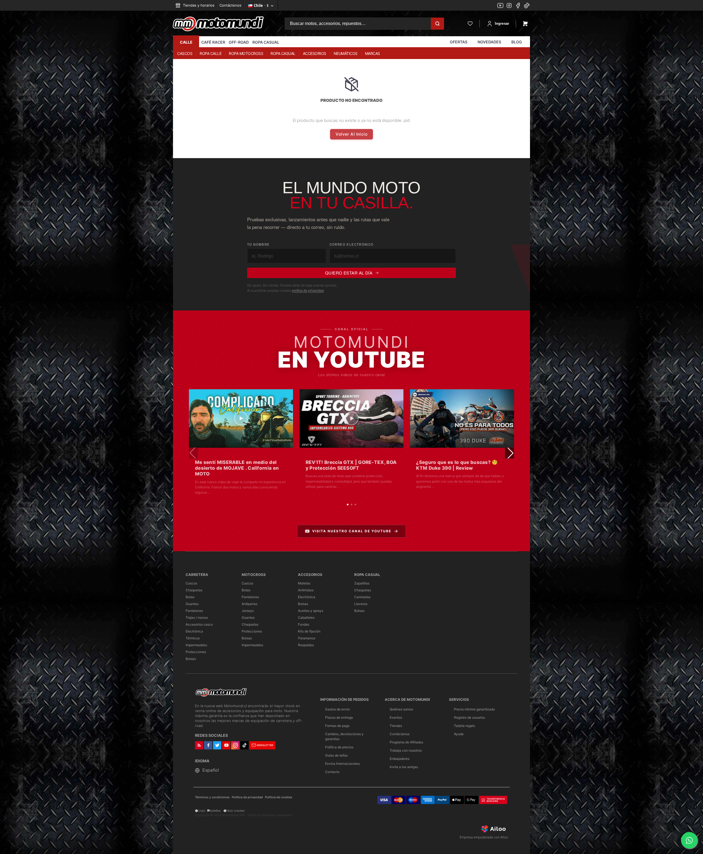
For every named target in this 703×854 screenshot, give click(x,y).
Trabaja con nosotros (406, 750)
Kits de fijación (309, 631)
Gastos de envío (337, 709)
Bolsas (191, 659)
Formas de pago (337, 726)
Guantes (192, 604)
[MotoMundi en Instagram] (509, 6)
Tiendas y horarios (198, 5)
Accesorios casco (199, 624)
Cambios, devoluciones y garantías (344, 736)
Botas (190, 597)
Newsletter (265, 745)
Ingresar (502, 23)
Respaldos (306, 645)
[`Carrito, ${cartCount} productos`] (525, 24)
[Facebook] (518, 6)
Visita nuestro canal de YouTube (351, 531)
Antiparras (249, 604)
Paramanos (306, 638)
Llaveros (360, 604)
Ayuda (459, 734)
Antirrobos (306, 590)
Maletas (304, 583)
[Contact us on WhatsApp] (689, 840)
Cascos (191, 583)
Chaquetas (194, 590)
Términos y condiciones (212, 797)
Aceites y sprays (310, 611)
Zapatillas (361, 583)
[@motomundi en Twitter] (526, 6)
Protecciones (196, 652)
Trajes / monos (197, 617)
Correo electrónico (352, 244)
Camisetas (362, 597)
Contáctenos (230, 5)
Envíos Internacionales (342, 763)
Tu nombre (258, 244)
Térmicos (193, 638)
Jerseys (248, 611)
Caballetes (306, 617)
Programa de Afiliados (406, 742)
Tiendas (396, 726)
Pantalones (194, 611)
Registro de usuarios (469, 717)
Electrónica (194, 631)
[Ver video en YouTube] (241, 418)
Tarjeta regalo (464, 726)
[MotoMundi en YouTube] (500, 6)
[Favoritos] (470, 24)
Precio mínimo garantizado (474, 709)
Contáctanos (399, 734)
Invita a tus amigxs (404, 767)
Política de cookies (278, 797)
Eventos (396, 717)
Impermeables (196, 645)
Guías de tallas (336, 755)
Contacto (332, 772)
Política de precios (339, 747)
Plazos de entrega (339, 717)
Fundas (303, 624)
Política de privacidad (247, 797)
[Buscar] (437, 24)
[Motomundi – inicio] (218, 23)
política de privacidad (308, 290)
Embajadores (399, 759)
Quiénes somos (401, 709)
